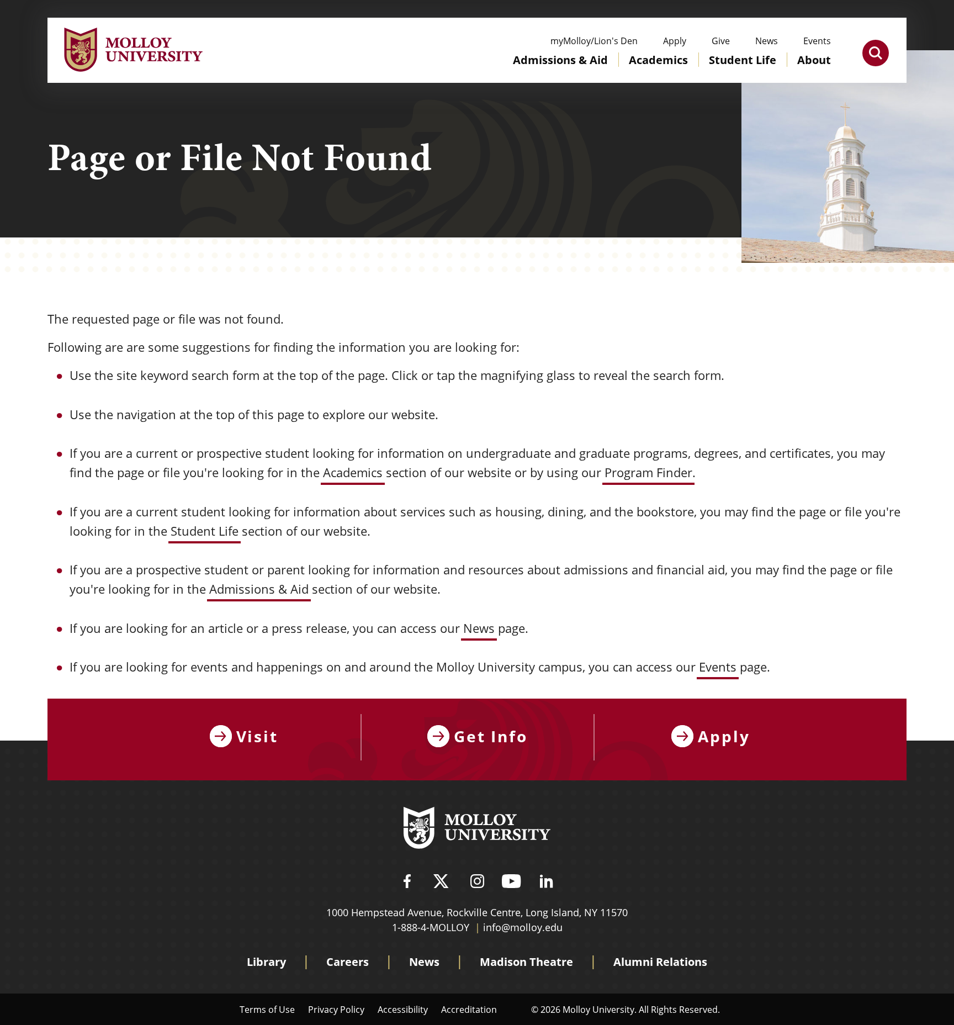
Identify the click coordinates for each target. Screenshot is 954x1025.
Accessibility (403, 1009)
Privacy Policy (336, 1009)
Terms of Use (267, 1009)
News (479, 628)
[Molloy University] (477, 829)
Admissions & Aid (259, 589)
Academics (353, 472)
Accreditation (469, 1009)
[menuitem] (560, 71)
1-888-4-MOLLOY (430, 927)
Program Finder (648, 472)
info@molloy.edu (523, 927)
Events (717, 667)
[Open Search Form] (875, 53)
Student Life (205, 531)
